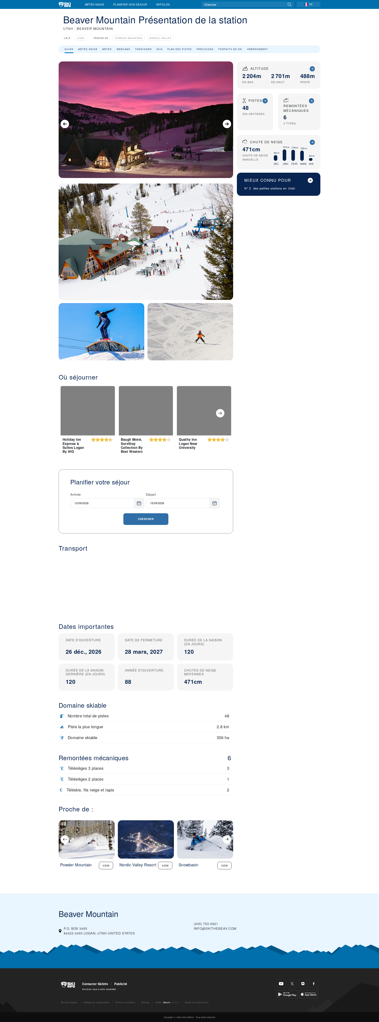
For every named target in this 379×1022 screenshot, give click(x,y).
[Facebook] (314, 983)
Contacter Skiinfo (95, 984)
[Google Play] (287, 994)
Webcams (123, 49)
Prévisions (205, 49)
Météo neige (88, 49)
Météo (107, 49)
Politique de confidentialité (96, 1002)
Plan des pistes (179, 49)
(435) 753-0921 (206, 923)
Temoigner (143, 49)
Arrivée (75, 494)
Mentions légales (69, 1002)
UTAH (68, 28)
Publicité (120, 984)
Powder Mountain (128, 38)
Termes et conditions (125, 1002)
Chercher (146, 519)
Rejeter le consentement (196, 1002)
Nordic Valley (160, 38)
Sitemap (145, 1002)
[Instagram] (303, 983)
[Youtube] (281, 983)
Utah (80, 38)
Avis (160, 49)
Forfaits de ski (230, 49)
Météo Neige (94, 4)
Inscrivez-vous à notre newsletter (99, 989)
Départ (151, 494)
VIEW (106, 865)
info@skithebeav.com (215, 928)
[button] (146, 584)
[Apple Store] (308, 994)
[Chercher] (289, 4)
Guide (69, 49)
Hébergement (257, 49)
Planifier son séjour (130, 4)
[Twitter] (292, 983)
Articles (163, 4)
